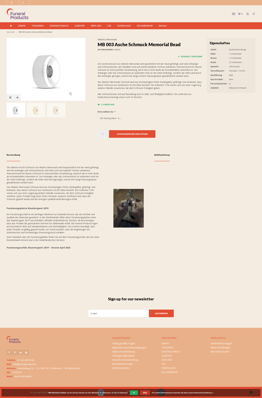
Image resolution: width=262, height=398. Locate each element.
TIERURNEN (38, 25)
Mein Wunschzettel (220, 351)
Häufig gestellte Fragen (123, 343)
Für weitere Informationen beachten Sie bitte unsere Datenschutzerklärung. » (182, 393)
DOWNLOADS (124, 25)
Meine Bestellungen (220, 347)
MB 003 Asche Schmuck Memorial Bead (35, 32)
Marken (163, 25)
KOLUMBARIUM (145, 25)
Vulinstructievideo (120, 368)
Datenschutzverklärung (123, 351)
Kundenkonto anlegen (221, 343)
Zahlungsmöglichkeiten (123, 355)
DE (12, 2)
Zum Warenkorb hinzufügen (132, 134)
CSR (109, 25)
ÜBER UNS (96, 25)
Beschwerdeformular (122, 363)
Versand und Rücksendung (125, 359)
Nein (145, 393)
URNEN (21, 25)
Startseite (11, 32)
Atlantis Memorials (107, 39)
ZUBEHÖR (80, 25)
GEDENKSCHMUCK (59, 25)
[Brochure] (233, 13)
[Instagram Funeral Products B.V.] (15, 352)
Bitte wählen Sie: (106, 112)
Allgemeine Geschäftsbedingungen (129, 347)
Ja (134, 393)
